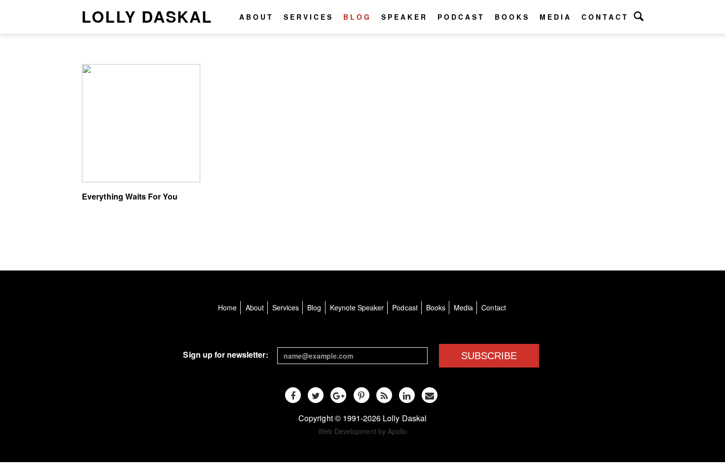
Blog (357, 17)
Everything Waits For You (130, 196)
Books (512, 17)
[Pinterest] (361, 395)
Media (556, 17)
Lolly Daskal (147, 16)
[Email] (429, 395)
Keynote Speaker (357, 307)
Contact (605, 17)
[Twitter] (316, 395)
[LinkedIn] (407, 395)
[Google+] (338, 395)
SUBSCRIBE (489, 355)
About (256, 17)
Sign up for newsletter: (225, 354)
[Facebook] (293, 395)
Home (227, 307)
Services (308, 17)
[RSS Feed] (384, 395)
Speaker (404, 17)
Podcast (461, 17)
